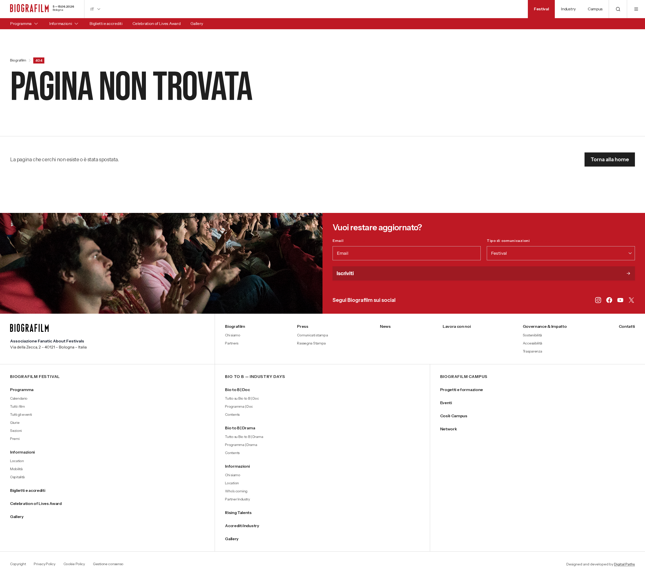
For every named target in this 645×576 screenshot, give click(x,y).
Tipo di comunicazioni (519, 240)
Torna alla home (610, 159)
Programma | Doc (239, 406)
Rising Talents (238, 512)
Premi (15, 438)
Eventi (446, 402)
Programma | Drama (241, 444)
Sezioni (16, 430)
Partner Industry (237, 499)
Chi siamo (232, 335)
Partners (231, 343)
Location (17, 461)
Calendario (18, 398)
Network (448, 428)
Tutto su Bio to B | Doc (242, 398)
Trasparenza (532, 351)
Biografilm (18, 60)
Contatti (627, 326)
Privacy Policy (44, 564)
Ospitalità (17, 477)
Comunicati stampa (312, 335)
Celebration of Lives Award (157, 23)
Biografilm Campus (464, 376)
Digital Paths (624, 564)
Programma (20, 23)
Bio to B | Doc (237, 389)
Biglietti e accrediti (105, 23)
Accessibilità (532, 343)
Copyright (18, 564)
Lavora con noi (457, 326)
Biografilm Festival (35, 376)
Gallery (196, 23)
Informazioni (60, 23)
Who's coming (236, 491)
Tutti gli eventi (21, 414)
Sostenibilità (532, 335)
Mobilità (16, 469)
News (385, 326)
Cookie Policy (74, 564)
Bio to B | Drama (240, 427)
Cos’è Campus (453, 415)
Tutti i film (17, 406)
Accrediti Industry (242, 525)
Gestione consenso (108, 564)
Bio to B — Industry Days (255, 376)
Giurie (14, 422)
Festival (541, 8)
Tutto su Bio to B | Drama (244, 436)
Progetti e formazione (461, 389)
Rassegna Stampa (311, 343)
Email (349, 240)
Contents (232, 414)
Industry (568, 8)
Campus (595, 8)
